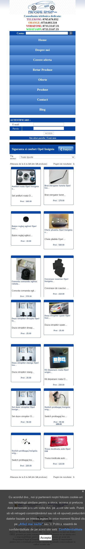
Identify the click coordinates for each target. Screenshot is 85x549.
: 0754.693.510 (42, 22)
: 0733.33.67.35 (42, 26)
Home (42, 40)
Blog (42, 109)
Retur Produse (42, 69)
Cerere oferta (42, 59)
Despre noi (42, 50)
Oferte (42, 79)
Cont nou (51, 138)
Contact (42, 99)
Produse (42, 89)
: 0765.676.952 (42, 19)
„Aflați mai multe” (30, 524)
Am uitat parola (37, 138)
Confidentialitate (70, 529)
